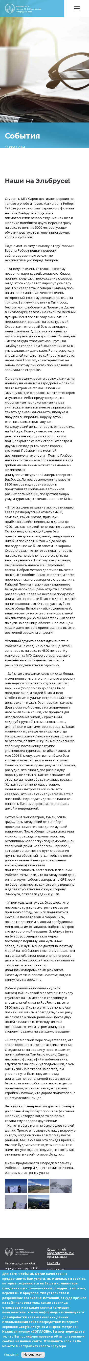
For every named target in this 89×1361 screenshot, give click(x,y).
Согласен (11, 1355)
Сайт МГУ (53, 1263)
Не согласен (33, 1354)
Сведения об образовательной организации (60, 1253)
